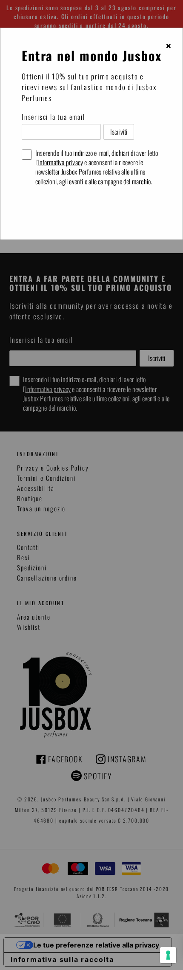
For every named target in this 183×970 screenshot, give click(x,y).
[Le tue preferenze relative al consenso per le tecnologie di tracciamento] (168, 955)
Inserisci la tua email (53, 117)
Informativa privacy (60, 162)
